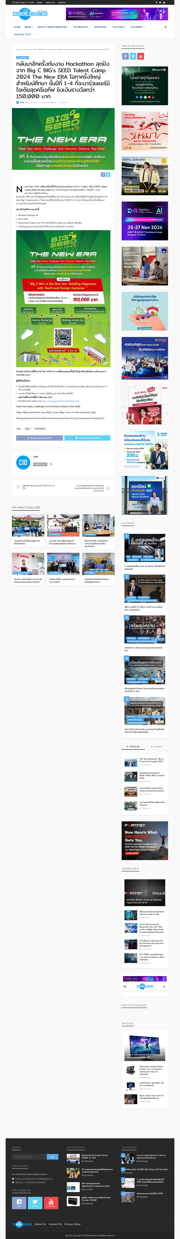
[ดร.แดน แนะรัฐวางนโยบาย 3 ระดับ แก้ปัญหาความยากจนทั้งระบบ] (128, 1159)
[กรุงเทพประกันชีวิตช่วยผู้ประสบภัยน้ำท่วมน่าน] (28, 525)
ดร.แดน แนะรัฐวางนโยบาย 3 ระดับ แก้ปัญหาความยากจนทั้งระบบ (151, 1156)
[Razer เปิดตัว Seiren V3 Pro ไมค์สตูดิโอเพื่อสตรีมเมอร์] (130, 1099)
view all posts (40, 464)
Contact (62, 2)
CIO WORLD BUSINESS (35, 1182)
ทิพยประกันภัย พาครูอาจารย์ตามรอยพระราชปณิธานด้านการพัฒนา (152, 789)
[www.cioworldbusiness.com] (22, 1224)
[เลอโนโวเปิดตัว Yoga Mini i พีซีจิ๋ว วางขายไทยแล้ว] (130, 1086)
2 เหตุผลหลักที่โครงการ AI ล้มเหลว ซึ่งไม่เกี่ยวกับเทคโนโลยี (144, 567)
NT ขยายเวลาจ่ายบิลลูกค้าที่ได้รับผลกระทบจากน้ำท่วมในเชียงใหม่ (97, 1170)
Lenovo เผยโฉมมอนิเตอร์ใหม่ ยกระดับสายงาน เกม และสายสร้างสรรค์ (144, 1056)
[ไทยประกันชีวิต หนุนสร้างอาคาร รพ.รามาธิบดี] (63, 564)
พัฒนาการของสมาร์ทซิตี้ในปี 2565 (150, 1193)
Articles (136, 557)
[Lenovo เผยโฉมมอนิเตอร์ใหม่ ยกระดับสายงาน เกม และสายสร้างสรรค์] (144, 1047)
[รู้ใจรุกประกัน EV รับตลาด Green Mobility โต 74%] (73, 1159)
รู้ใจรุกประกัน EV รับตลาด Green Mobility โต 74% (95, 1156)
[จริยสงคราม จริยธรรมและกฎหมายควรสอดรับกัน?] (144, 629)
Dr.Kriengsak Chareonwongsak (142, 600)
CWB (22, 102)
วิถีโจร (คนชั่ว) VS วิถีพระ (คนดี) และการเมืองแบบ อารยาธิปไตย (143, 608)
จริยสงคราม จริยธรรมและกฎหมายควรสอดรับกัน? (143, 649)
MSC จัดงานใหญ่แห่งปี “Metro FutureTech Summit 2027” (152, 760)
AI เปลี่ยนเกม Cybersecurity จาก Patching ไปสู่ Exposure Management (152, 943)
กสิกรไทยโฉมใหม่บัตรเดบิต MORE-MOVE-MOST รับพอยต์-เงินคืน (152, 775)
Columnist (136, 27)
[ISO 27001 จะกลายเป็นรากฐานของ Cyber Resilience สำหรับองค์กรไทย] (130, 958)
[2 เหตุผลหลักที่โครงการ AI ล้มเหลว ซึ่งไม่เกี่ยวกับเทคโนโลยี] (144, 548)
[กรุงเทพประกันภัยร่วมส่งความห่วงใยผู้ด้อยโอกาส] (98, 564)
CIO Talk (148, 557)
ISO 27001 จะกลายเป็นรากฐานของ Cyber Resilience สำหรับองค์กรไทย (152, 957)
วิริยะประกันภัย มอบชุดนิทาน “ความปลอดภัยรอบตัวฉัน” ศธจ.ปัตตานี (96, 544)
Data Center (157, 717)
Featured (118, 27)
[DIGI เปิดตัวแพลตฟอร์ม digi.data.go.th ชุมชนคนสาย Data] (73, 1187)
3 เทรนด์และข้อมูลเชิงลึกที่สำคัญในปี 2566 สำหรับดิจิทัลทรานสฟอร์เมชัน (150, 1180)
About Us (50, 2)
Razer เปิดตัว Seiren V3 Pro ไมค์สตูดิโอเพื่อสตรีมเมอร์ (152, 1096)
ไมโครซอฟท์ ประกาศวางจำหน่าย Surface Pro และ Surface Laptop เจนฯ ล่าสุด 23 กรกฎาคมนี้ (151, 1070)
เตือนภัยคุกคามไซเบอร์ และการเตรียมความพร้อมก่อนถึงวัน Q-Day (144, 690)
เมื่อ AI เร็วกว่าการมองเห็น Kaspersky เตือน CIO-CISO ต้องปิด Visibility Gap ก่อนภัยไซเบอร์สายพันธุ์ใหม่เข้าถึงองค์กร (152, 928)
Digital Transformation (52, 27)
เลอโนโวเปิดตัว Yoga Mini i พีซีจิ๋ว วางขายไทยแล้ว (152, 1084)
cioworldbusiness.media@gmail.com (36, 1179)
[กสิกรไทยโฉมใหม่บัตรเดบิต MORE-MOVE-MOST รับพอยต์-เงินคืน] (130, 777)
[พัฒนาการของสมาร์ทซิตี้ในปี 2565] (128, 1197)
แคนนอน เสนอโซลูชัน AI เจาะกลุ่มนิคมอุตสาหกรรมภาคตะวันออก (28, 580)
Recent (157, 746)
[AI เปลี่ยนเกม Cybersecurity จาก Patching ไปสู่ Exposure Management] (130, 944)
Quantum (156, 679)
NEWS (28, 27)
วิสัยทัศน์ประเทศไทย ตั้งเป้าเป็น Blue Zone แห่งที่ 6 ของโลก (145, 1169)
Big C (56, 102)
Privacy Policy (73, 1224)
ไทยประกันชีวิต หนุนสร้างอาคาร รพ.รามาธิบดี (62, 580)
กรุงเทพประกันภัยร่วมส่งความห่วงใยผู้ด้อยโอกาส (96, 580)
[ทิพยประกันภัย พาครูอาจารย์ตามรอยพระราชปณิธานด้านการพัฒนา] (130, 792)
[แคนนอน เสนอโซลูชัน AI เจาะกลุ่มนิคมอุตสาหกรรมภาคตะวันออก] (28, 564)
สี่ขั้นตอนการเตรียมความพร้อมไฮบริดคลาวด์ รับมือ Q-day (152, 912)
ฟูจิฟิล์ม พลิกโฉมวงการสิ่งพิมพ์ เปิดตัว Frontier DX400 (96, 1198)
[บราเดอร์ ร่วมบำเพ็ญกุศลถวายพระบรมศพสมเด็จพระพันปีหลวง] (63, 525)
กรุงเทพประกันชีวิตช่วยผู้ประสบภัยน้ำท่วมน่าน (27, 542)
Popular (134, 746)
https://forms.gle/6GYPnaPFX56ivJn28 (60, 401)
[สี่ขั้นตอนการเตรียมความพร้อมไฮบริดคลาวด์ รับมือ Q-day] (130, 915)
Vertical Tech (22, 34)
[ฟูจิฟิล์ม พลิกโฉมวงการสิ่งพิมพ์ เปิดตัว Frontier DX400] (73, 1201)
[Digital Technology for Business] (30, 14)
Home (39, 2)
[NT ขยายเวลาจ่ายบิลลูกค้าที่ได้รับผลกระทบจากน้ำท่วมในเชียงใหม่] (73, 1173)
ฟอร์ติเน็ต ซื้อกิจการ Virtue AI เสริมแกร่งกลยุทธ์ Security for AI (144, 901)
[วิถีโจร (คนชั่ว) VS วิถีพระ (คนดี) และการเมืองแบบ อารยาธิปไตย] (144, 589)
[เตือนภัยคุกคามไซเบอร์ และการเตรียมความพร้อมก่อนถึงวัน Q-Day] (144, 670)
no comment (45, 102)
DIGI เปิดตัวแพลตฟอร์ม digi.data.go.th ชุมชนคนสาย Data (96, 1184)
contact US (55, 1224)
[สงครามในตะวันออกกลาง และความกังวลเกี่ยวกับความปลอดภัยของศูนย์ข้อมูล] (144, 711)
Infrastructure (135, 720)
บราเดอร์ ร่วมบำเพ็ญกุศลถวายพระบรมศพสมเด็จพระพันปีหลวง (62, 542)
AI (16, 573)
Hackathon (63, 102)
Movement (22, 57)
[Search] (165, 27)
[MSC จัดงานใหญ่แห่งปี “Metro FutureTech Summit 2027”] (130, 762)
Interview (100, 27)
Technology (80, 27)
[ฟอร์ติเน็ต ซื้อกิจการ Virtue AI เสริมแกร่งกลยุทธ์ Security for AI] (144, 892)
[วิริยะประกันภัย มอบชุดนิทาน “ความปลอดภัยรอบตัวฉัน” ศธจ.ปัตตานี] (98, 525)
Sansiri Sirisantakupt (151, 560)
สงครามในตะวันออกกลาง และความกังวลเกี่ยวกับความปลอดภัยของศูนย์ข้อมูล (144, 730)
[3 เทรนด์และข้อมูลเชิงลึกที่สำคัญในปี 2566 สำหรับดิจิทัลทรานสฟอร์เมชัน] (128, 1183)
